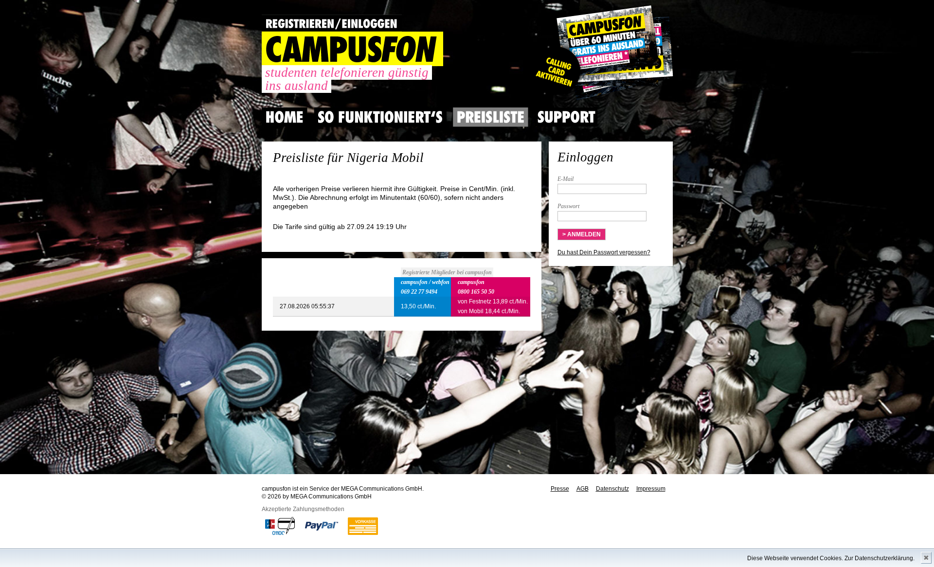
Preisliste (490, 117)
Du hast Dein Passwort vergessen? (603, 252)
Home (284, 117)
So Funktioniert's (380, 117)
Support (566, 117)
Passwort (568, 206)
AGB (582, 488)
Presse (560, 488)
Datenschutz (612, 488)
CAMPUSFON (352, 49)
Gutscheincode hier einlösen (601, 53)
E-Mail (565, 179)
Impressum (650, 488)
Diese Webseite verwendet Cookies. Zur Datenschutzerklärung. (831, 558)
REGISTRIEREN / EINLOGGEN (332, 23)
